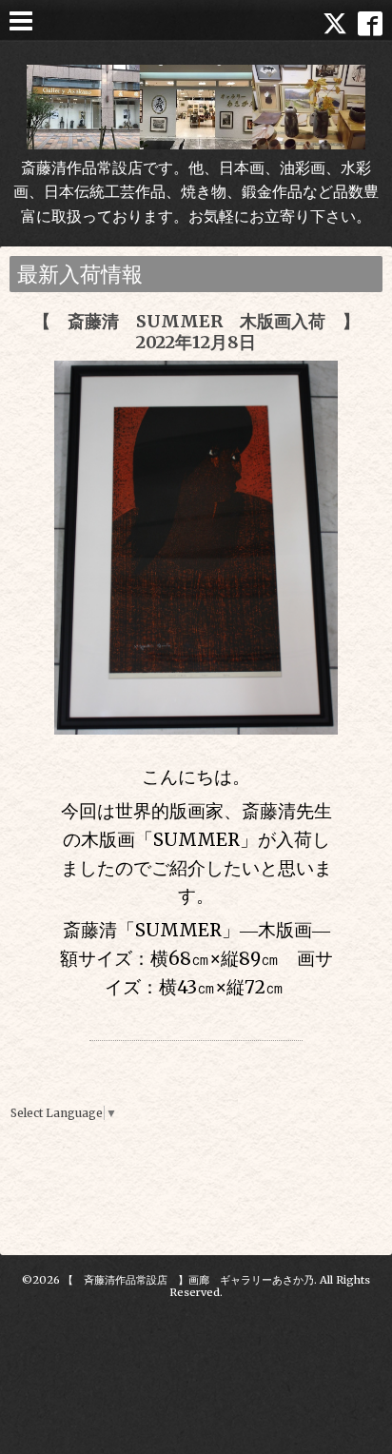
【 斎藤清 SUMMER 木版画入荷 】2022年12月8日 (196, 331)
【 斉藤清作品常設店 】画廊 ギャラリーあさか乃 (188, 1280)
